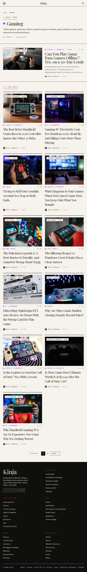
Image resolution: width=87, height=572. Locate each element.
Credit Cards (8, 541)
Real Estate (50, 506)
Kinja (43, 3)
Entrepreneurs (8, 554)
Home (5, 12)
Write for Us (39, 567)
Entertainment (8, 502)
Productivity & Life (10, 526)
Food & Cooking (9, 509)
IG (9, 490)
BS (18, 490)
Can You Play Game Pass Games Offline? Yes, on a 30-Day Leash (64, 58)
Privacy (49, 567)
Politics (48, 537)
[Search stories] (83, 3)
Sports (48, 541)
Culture (6, 506)
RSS (23, 490)
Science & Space (52, 484)
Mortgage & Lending (10, 547)
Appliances (50, 516)
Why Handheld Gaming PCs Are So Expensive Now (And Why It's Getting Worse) (21, 434)
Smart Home (50, 513)
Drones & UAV (51, 488)
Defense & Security (53, 544)
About (23, 567)
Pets (4, 523)
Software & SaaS (52, 481)
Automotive (50, 547)
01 (43, 453)
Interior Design (51, 519)
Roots (48, 554)
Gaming (49, 491)
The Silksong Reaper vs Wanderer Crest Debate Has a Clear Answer (64, 257)
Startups (6, 558)
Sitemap (81, 567)
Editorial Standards (68, 567)
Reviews (49, 551)
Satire (48, 558)
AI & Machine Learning (54, 478)
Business (6, 551)
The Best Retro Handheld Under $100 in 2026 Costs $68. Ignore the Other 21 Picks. (22, 133)
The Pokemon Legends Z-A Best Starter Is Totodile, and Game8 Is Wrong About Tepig (21, 257)
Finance (6, 537)
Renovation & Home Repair (56, 509)
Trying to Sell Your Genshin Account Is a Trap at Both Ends (21, 195)
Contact (30, 567)
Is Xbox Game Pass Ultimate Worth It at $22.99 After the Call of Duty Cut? (63, 376)
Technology (50, 474)
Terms (56, 567)
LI (14, 490)
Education (7, 519)
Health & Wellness (9, 513)
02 (47, 453)
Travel (5, 516)
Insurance (6, 544)
